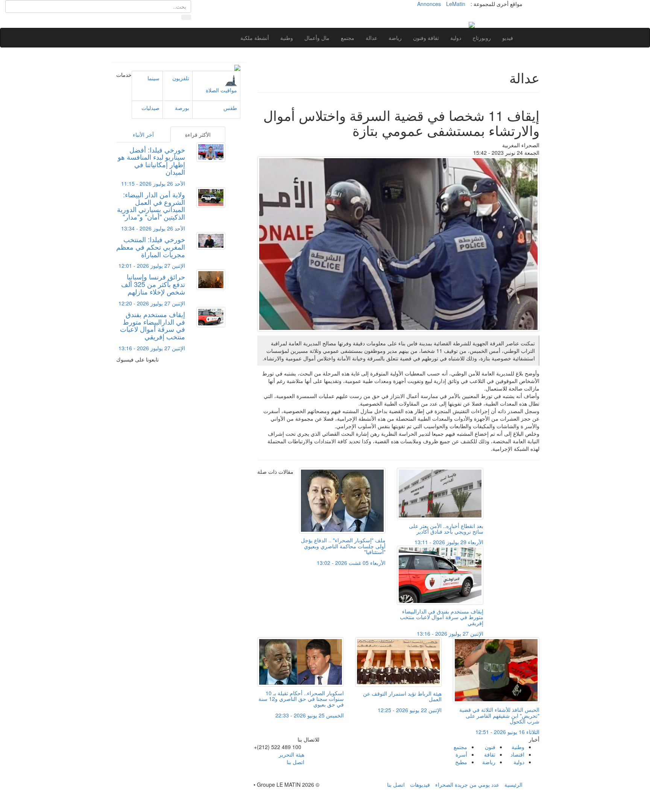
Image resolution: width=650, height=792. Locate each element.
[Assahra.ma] (472, 24)
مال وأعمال (317, 37)
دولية (455, 37)
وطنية (286, 37)
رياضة (395, 37)
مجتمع (347, 37)
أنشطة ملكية (254, 37)
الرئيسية (513, 784)
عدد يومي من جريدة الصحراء (467, 784)
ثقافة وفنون (426, 37)
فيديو (507, 37)
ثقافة (489, 754)
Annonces (429, 4)
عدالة (371, 37)
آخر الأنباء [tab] (143, 134)
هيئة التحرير (291, 754)
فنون (490, 747)
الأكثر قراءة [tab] (198, 134)
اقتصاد (517, 754)
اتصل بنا (295, 762)
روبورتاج (481, 37)
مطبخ (461, 762)
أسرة (461, 754)
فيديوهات (420, 784)
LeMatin (455, 4)
